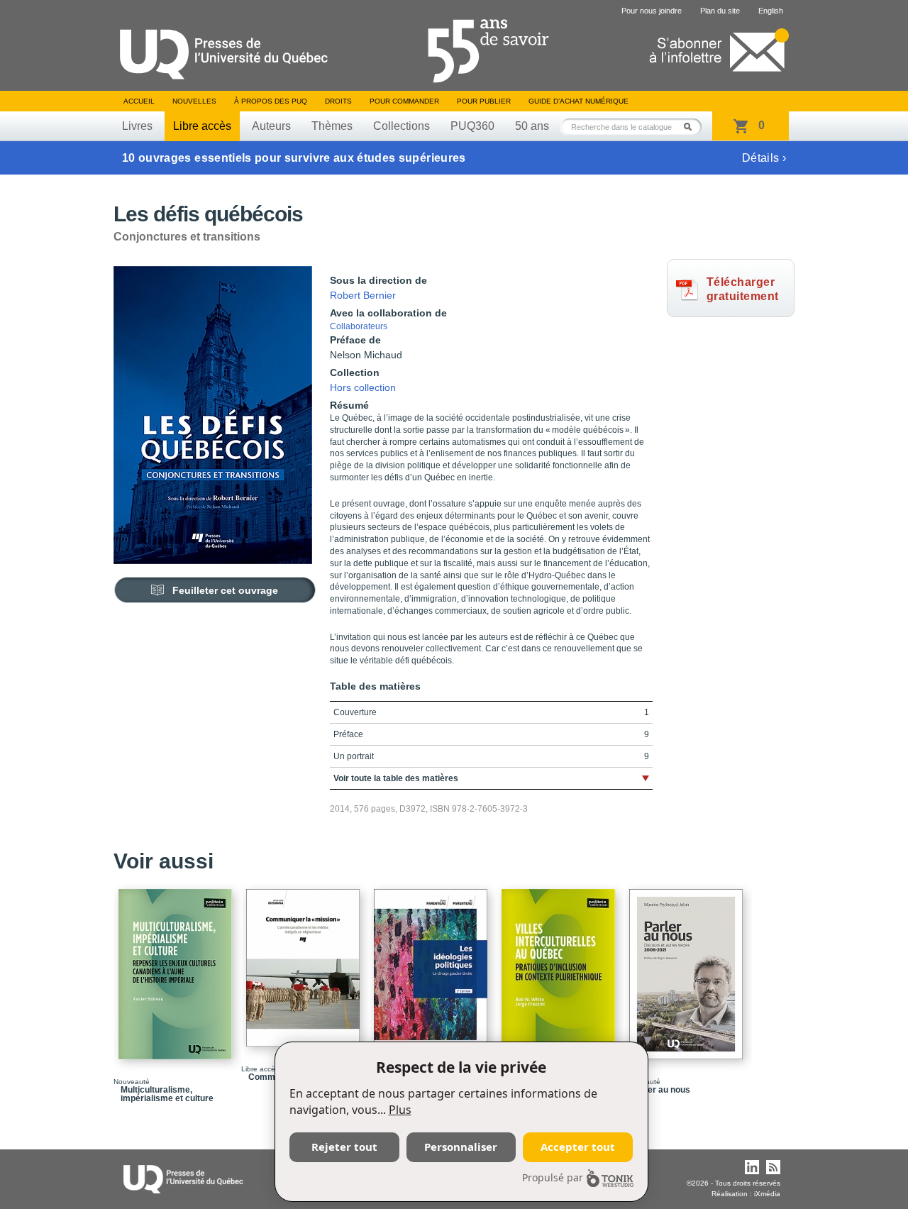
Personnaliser (460, 1146)
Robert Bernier (363, 295)
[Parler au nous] (688, 968)
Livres (137, 126)
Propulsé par (552, 1177)
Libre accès (202, 126)
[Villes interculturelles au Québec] (560, 968)
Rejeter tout (344, 1146)
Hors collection (363, 387)
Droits (338, 101)
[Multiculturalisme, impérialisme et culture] (177, 968)
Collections (401, 126)
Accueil (139, 101)
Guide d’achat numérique (578, 101)
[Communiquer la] (305, 961)
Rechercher (691, 127)
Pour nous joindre (651, 10)
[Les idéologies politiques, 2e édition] (433, 968)
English (770, 10)
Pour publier (484, 101)
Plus (400, 1109)
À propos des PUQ (270, 101)
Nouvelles (194, 101)
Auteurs (271, 126)
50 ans (532, 126)
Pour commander (404, 101)
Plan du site (720, 10)
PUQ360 (472, 126)
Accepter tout (578, 1146)
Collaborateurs (358, 326)
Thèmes (332, 126)
